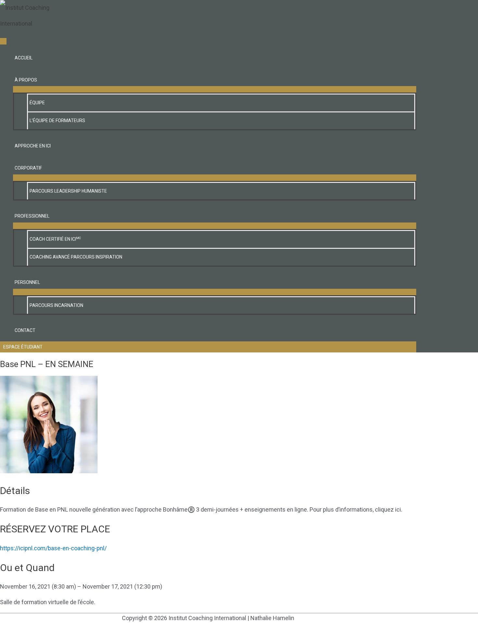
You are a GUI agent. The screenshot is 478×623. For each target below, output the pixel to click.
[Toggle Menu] (214, 89)
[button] (208, 346)
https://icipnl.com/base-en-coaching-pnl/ (53, 548)
